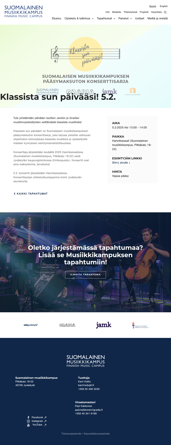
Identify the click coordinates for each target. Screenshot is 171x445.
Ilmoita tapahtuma (85, 275)
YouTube (37, 425)
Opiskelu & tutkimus (77, 18)
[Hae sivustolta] (166, 12)
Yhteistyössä (130, 12)
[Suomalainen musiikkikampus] (23, 19)
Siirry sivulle (120, 162)
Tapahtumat (104, 18)
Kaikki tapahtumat (32, 194)
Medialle (116, 12)
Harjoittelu (156, 12)
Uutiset (139, 18)
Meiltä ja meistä (157, 18)
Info (108, 12)
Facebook (37, 417)
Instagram (37, 421)
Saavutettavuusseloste (97, 434)
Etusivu (56, 18)
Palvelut (124, 18)
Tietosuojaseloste (71, 434)
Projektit (144, 12)
